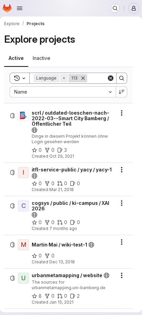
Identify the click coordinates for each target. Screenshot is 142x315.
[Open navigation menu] (19, 8)
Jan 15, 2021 (61, 302)
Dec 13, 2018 (62, 261)
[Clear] (110, 78)
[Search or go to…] (115, 8)
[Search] (121, 78)
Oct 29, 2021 (61, 156)
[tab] (16, 58)
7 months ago (63, 228)
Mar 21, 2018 (61, 189)
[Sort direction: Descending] (121, 91)
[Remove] (83, 78)
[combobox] (63, 91)
